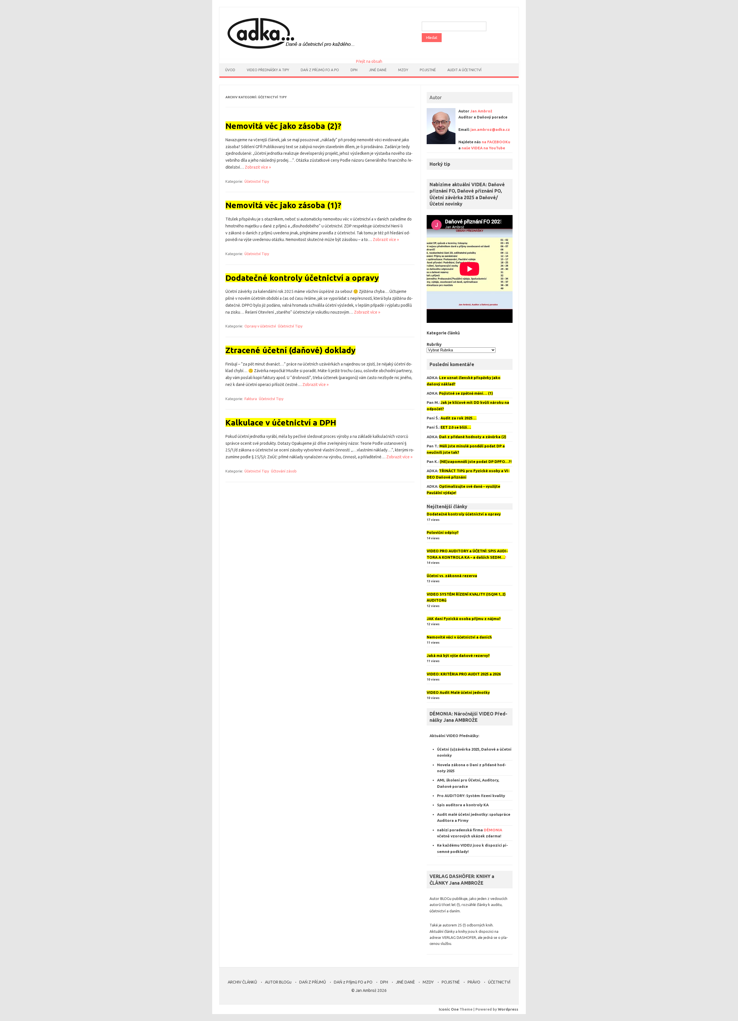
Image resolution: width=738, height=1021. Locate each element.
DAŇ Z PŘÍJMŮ (312, 982)
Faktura (250, 399)
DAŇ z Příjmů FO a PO (320, 70)
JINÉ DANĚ (378, 70)
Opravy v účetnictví (260, 326)
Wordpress (508, 1009)
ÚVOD (230, 70)
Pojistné (428, 70)
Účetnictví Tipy (256, 181)
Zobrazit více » (258, 167)
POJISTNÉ (451, 982)
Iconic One (449, 1009)
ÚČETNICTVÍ (499, 982)
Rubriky (434, 344)
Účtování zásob (284, 471)
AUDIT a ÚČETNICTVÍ (464, 70)
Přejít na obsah (369, 61)
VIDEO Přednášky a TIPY (268, 70)
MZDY (428, 982)
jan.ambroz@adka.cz (490, 129)
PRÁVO (474, 982)
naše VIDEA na (483, 148)
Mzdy (403, 70)
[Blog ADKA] (289, 49)
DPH (354, 70)
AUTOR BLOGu (278, 982)
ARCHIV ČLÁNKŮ (242, 982)
